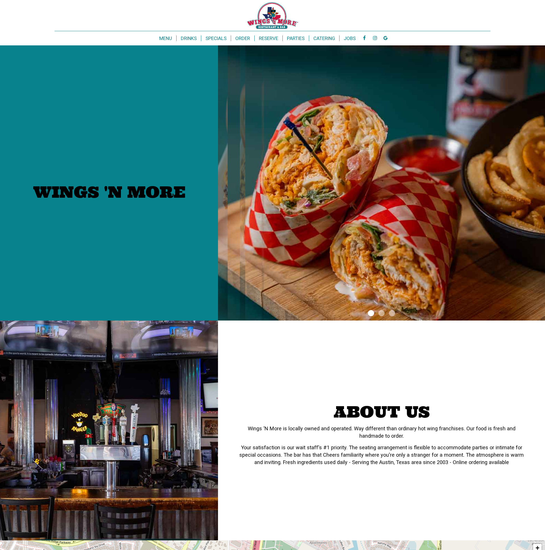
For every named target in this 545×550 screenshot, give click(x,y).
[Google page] (385, 38)
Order (242, 38)
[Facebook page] (364, 38)
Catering (324, 38)
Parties (296, 38)
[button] (540, 316)
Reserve (268, 38)
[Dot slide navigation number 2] (381, 313)
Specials (216, 38)
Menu (165, 38)
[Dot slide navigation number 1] (371, 313)
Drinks (189, 38)
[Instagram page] (375, 38)
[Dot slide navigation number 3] (392, 313)
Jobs (350, 38)
